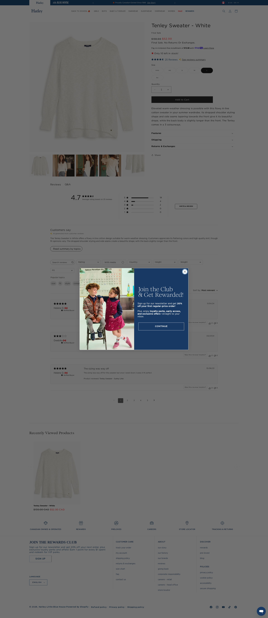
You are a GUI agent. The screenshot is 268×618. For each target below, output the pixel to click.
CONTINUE (161, 326)
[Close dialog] (184, 271)
